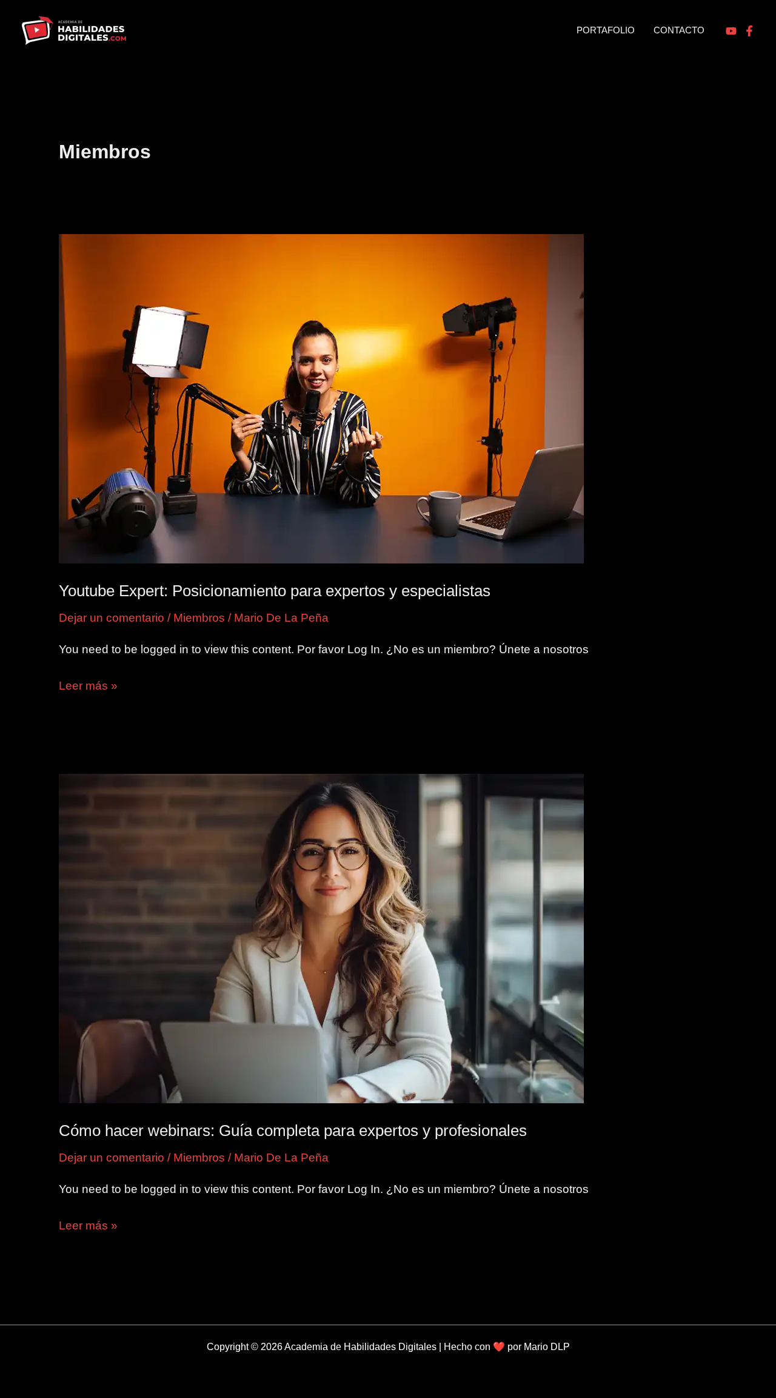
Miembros (199, 617)
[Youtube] (731, 30)
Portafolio (606, 30)
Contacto (679, 30)
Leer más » (88, 687)
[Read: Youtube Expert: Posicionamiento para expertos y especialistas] (321, 398)
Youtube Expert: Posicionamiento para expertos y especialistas (274, 591)
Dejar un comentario (111, 617)
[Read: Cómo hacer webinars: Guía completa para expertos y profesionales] (321, 938)
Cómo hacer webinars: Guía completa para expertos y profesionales (293, 1130)
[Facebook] (749, 30)
